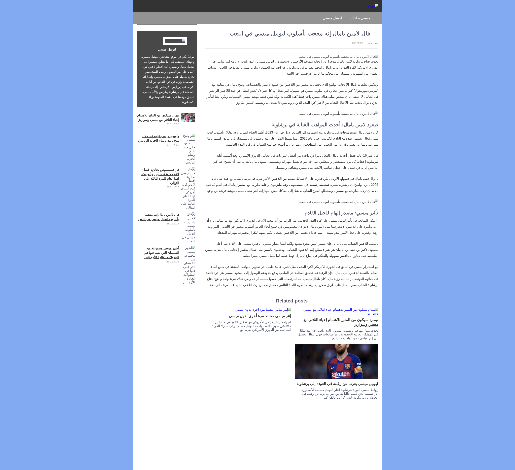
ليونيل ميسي (332, 18)
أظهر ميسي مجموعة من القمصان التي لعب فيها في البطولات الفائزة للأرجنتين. (161, 253)
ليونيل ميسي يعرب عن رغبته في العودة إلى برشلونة (337, 384)
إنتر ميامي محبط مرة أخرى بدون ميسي (260, 316)
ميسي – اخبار (360, 18)
